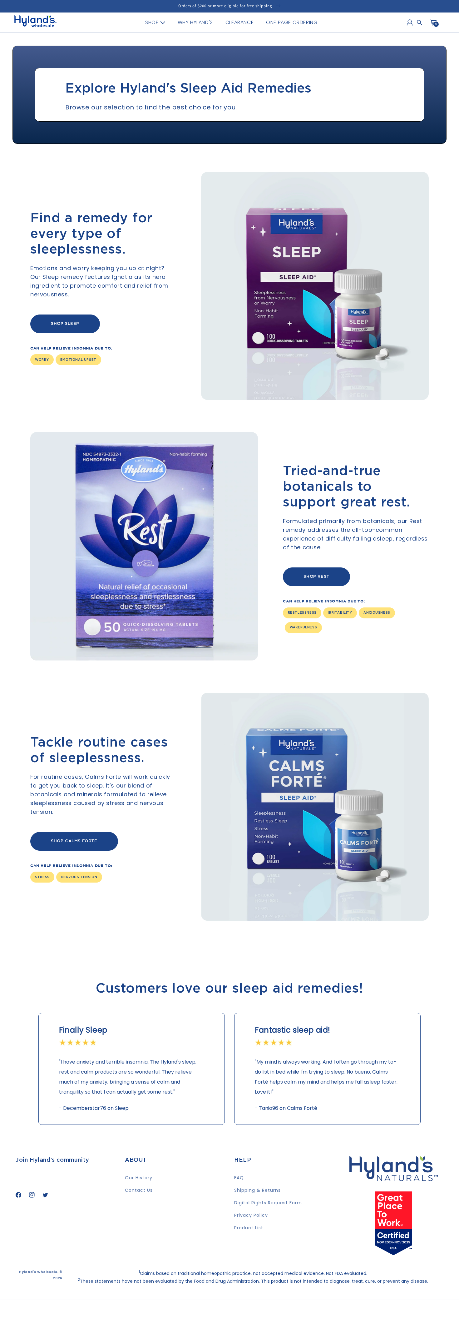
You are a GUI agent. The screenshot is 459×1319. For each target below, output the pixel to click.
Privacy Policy (251, 1215)
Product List (248, 1228)
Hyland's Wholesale (38, 1272)
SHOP (152, 22)
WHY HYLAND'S (195, 22)
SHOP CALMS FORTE (74, 841)
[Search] (420, 22)
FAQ (239, 1178)
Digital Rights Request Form (268, 1203)
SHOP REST (316, 577)
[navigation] (231, 23)
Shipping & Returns (257, 1190)
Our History (138, 1178)
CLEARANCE (239, 22)
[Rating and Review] (393, 1253)
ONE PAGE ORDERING (292, 22)
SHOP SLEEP (65, 324)
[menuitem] (155, 23)
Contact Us (139, 1190)
